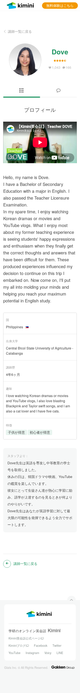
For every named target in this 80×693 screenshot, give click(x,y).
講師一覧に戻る (20, 31)
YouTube (14, 653)
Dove (60, 52)
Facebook (40, 645)
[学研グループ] (63, 667)
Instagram (32, 653)
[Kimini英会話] (21, 4)
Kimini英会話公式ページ (25, 638)
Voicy (47, 653)
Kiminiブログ (17, 645)
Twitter (56, 645)
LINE (60, 653)
